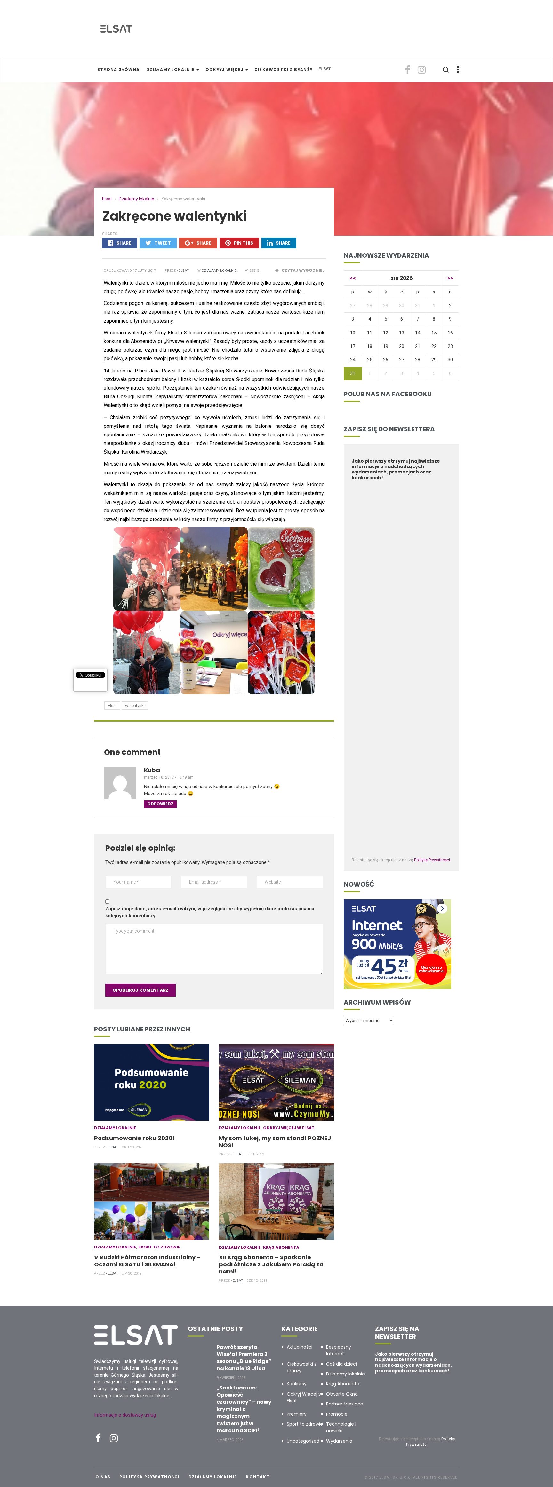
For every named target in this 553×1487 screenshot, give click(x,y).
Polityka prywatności (149, 1477)
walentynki (135, 705)
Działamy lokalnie (171, 69)
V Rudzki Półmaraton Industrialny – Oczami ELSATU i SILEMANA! (147, 1260)
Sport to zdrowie (159, 1247)
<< (352, 278)
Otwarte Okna (342, 1394)
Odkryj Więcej (225, 69)
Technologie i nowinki (341, 1427)
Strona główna (118, 69)
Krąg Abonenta (281, 1247)
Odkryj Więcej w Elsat (289, 1128)
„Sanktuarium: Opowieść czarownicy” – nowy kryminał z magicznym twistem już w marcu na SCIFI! (244, 1409)
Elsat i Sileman (185, 333)
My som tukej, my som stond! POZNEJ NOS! (275, 1141)
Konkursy (297, 1384)
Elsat (112, 705)
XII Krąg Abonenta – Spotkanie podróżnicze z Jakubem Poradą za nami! (271, 1264)
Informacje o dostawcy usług (125, 1415)
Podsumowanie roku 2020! (134, 1138)
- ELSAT (183, 271)
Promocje (337, 1414)
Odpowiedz (160, 804)
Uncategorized (303, 1441)
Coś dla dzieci (341, 1364)
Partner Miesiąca (344, 1404)
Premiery (297, 1414)
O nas (102, 1477)
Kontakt (257, 1477)
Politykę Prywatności (432, 860)
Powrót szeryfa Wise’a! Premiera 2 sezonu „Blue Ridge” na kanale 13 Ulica (244, 1357)
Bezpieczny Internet (338, 1350)
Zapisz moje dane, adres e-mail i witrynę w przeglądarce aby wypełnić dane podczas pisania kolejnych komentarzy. (209, 912)
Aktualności (299, 1347)
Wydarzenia (339, 1441)
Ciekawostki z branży (283, 69)
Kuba (152, 770)
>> (450, 278)
